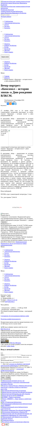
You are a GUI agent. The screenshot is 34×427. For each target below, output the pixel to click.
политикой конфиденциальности (12, 369)
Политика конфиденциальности (11, 319)
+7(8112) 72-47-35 (11, 300)
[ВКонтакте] (8, 104)
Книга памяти (8, 52)
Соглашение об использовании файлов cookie (15, 316)
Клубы (6, 47)
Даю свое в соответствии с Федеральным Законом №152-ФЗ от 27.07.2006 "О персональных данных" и (16, 367)
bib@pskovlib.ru (10, 301)
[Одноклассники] (10, 104)
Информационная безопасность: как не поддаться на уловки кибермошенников (14, 243)
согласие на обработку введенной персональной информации (15, 364)
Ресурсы (7, 26)
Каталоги (7, 28)
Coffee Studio (10, 346)
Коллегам (7, 49)
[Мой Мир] (13, 104)
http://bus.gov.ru (5, 329)
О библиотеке (8, 21)
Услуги (6, 24)
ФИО (2, 355)
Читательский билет (7, 360)
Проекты (7, 44)
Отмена (8, 377)
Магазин (7, 50)
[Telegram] (15, 104)
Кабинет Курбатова (10, 45)
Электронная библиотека (12, 23)
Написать (4, 222)
